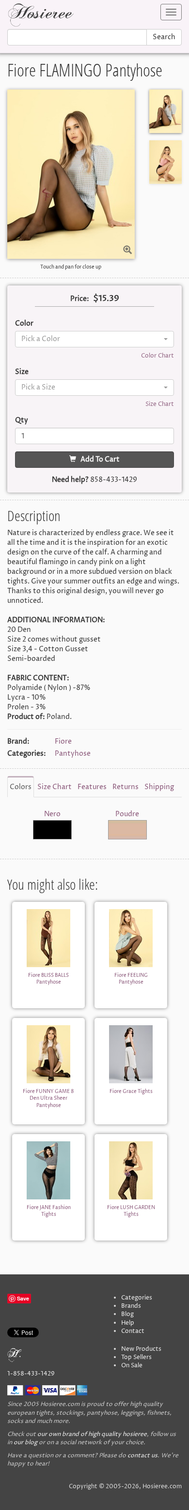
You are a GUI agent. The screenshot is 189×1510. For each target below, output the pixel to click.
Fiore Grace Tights (131, 1091)
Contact (132, 1331)
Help (127, 1323)
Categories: (26, 753)
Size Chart (159, 404)
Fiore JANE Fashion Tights (49, 1211)
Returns (125, 787)
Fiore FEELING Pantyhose (131, 979)
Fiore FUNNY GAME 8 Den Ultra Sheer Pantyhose (48, 1098)
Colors (21, 787)
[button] (94, 339)
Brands (131, 1306)
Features (92, 787)
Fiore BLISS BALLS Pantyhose (48, 979)
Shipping (159, 787)
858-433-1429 (113, 479)
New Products (141, 1349)
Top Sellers (136, 1357)
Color (24, 323)
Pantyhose (73, 753)
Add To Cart (98, 459)
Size (22, 371)
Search (164, 37)
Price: (79, 298)
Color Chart (157, 356)
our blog (25, 1442)
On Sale (131, 1365)
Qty (21, 420)
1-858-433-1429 (31, 1374)
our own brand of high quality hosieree (92, 1434)
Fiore (63, 741)
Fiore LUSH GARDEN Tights (131, 1211)
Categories (136, 1298)
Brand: (18, 741)
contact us (142, 1455)
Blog (127, 1314)
